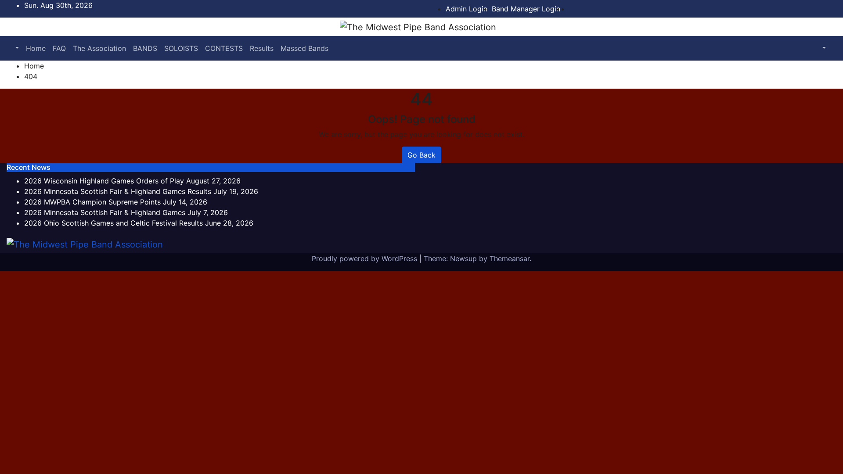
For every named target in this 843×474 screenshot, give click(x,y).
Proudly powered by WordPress (365, 258)
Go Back (421, 155)
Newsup (463, 258)
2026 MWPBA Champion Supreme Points (92, 202)
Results (262, 48)
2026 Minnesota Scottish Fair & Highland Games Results (117, 191)
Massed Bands (304, 48)
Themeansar (510, 258)
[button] (16, 48)
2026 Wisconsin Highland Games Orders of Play (104, 180)
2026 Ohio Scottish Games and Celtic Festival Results (113, 223)
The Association (99, 48)
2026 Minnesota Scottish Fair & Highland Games (104, 212)
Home (36, 48)
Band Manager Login (526, 8)
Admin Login (466, 8)
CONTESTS (224, 48)
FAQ (59, 48)
